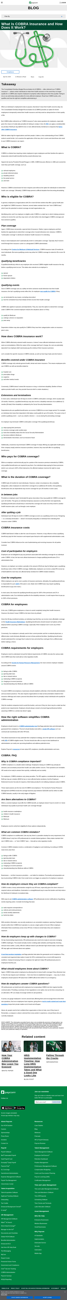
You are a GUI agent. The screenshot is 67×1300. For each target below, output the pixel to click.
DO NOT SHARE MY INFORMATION (20, 1297)
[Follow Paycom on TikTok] (24, 1102)
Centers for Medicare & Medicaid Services (25, 249)
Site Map (63, 1288)
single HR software (49, 729)
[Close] (65, 1292)
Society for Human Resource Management (26, 663)
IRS (47, 124)
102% (17, 584)
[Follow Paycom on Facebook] (11, 1102)
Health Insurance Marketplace (15, 622)
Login (63, 2)
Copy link (41, 77)
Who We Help (40, 1216)
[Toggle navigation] (2, 2)
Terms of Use (5, 1288)
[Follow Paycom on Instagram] (15, 1102)
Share (32, 77)
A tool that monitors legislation (11, 954)
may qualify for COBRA (48, 291)
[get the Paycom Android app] (19, 1109)
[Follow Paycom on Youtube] (20, 1102)
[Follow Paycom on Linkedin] (3, 1102)
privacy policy (4, 1294)
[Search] (58, 2)
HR (6, 740)
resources (16, 749)
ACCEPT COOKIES (47, 1297)
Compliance (10, 72)
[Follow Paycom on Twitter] (7, 1102)
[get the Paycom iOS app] (7, 1109)
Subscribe (56, 1102)
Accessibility (55, 1288)
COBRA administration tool (28, 726)
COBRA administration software (22, 899)
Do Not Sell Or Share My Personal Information (35, 1288)
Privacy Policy (15, 1288)
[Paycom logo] (33, 2)
